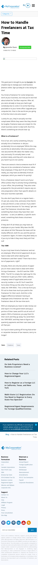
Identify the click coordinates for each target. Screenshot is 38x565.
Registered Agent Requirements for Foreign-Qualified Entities (19, 407)
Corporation (5, 462)
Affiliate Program (6, 502)
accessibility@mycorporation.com (22, 429)
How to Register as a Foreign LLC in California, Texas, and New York (20, 385)
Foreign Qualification (26, 465)
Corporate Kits (6, 488)
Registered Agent (7, 482)
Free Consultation (7, 513)
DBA (2, 472)
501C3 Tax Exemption (26, 477)
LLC (2, 465)
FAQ (2, 500)
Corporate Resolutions (26, 482)
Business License (6, 480)
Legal (3, 505)
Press (3, 510)
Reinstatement (24, 472)
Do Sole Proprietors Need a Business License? (17, 365)
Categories (6, 14)
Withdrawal (22, 470)
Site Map (4, 515)
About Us (4, 497)
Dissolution (22, 467)
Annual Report (23, 462)
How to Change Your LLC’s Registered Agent (17, 374)
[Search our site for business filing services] (24, 5)
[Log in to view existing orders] (28, 5)
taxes (18, 345)
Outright (30, 82)
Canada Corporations (8, 467)
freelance (10, 345)
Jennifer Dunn (11, 47)
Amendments (23, 475)
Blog (7, 434)
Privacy (3, 508)
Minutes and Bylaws (7, 485)
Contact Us (5, 495)
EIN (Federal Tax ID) (8, 477)
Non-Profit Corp (6, 470)
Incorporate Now (25, 47)
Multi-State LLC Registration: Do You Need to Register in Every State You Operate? (20, 397)
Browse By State (6, 475)
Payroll (21, 480)
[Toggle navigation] (33, 5)
